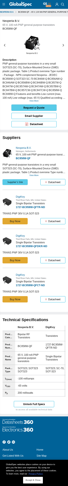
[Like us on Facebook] (4, 442)
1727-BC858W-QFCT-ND (30, 285)
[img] (57, 4)
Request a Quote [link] (33, 107)
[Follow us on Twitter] (8, 442)
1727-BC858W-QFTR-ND (30, 207)
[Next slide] (63, 45)
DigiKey (20, 196)
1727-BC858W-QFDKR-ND (31, 246)
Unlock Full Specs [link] (34, 404)
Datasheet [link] (36, 124)
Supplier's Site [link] (15, 182)
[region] (34, 473)
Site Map (41, 455)
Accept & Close (33, 480)
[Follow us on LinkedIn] (13, 442)
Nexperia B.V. (23, 148)
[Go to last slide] (5, 45)
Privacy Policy (36, 474)
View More (34, 101)
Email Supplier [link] (34, 116)
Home (40, 449)
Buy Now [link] (15, 221)
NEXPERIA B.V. (7, 12)
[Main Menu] (4, 4)
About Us (8, 449)
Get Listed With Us (13, 455)
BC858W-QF (23, 158)
